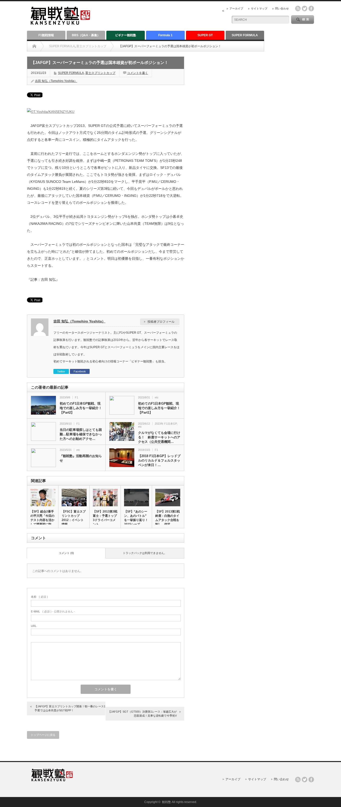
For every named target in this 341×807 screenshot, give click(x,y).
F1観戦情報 (46, 35)
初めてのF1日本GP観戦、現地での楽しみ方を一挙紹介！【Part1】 (159, 408)
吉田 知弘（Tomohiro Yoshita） (56, 81)
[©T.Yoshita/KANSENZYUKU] (50, 112)
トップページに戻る (43, 734)
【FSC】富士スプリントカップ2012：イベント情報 (74, 518)
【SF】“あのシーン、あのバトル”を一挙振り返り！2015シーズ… (136, 518)
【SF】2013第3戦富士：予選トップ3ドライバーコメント (105, 518)
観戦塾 (166, 802)
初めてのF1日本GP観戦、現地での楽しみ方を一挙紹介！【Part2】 (81, 408)
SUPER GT (205, 35)
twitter (304, 8)
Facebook (80, 371)
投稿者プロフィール (161, 321)
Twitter (61, 371)
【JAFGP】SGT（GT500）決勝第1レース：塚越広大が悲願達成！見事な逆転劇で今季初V (142, 713)
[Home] (34, 46)
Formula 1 (165, 35)
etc (157, 397)
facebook (311, 8)
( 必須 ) (39, 596)
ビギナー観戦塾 (125, 35)
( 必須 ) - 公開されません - (53, 611)
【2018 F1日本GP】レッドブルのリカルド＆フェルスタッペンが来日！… (159, 460)
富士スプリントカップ (91, 46)
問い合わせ (282, 8)
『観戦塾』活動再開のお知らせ (81, 458)
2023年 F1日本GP (166, 423)
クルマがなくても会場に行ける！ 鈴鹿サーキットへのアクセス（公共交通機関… (159, 437)
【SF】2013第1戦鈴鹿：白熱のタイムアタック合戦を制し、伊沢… (167, 518)
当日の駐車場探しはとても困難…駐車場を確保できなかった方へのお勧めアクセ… (81, 434)
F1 (76, 397)
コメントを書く (137, 73)
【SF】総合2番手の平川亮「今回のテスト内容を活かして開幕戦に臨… (42, 518)
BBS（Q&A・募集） (86, 35)
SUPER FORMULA (245, 35)
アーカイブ (236, 8)
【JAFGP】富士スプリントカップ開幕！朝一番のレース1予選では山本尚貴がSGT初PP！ (69, 708)
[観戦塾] (60, 22)
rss (298, 8)
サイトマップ (259, 8)
